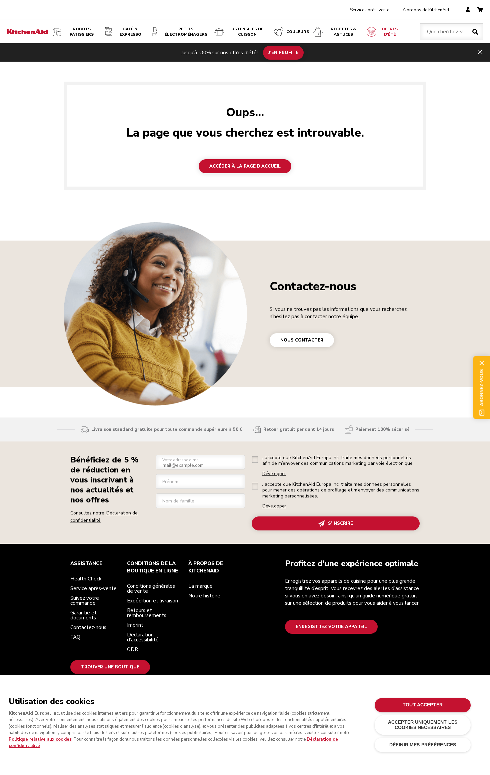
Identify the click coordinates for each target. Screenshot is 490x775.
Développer (274, 474)
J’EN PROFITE (283, 52)
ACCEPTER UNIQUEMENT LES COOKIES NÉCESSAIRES (422, 725)
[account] (468, 10)
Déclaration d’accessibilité (143, 637)
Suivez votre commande (84, 600)
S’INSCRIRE (340, 523)
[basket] (480, 10)
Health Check (85, 578)
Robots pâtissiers (82, 31)
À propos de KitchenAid (426, 10)
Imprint (135, 625)
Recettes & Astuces (343, 31)
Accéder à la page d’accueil (245, 166)
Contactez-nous (313, 286)
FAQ (75, 637)
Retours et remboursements (146, 613)
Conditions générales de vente (151, 588)
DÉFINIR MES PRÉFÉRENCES (422, 744)
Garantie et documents (83, 615)
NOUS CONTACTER (301, 340)
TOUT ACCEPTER (423, 704)
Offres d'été (390, 31)
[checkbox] (255, 459)
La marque (200, 586)
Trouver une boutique (110, 667)
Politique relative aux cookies (40, 739)
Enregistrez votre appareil (331, 627)
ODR (132, 649)
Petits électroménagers (186, 31)
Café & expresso (130, 31)
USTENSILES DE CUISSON (247, 31)
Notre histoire (204, 595)
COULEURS (297, 31)
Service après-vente (369, 10)
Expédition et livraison (152, 600)
